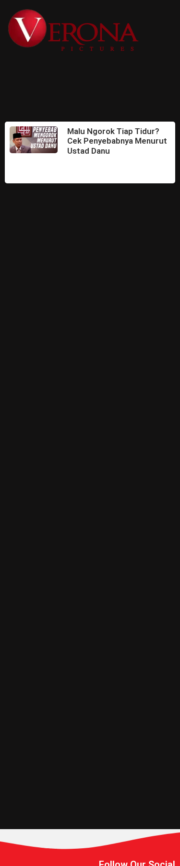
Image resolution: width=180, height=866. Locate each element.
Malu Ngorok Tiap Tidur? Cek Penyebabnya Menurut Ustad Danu (117, 141)
